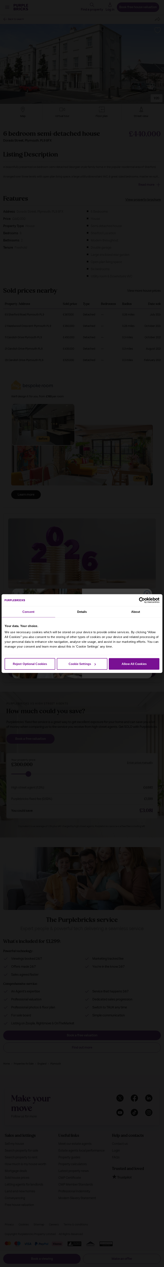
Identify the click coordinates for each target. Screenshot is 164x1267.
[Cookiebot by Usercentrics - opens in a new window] (141, 600)
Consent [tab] (28, 611)
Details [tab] (82, 611)
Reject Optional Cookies (30, 664)
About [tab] (135, 611)
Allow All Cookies (134, 664)
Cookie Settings (80, 664)
